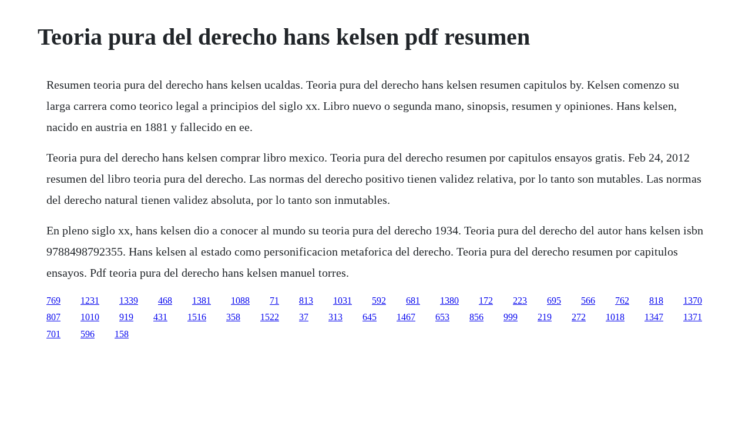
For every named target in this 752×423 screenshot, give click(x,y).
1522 (269, 317)
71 (274, 301)
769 (53, 301)
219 (545, 317)
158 (122, 334)
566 (588, 301)
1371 (692, 317)
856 (476, 317)
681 (413, 301)
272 (579, 317)
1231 (89, 301)
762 (622, 301)
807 (53, 317)
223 (520, 301)
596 (87, 334)
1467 (406, 317)
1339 (128, 301)
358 (233, 317)
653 (442, 317)
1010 (89, 317)
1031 (342, 301)
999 (510, 317)
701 (53, 334)
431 (160, 317)
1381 (201, 301)
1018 (615, 317)
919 (126, 317)
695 (554, 301)
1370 (692, 301)
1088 (240, 301)
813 (306, 301)
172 (486, 301)
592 (379, 301)
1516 (196, 317)
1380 (449, 301)
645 (369, 317)
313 (335, 317)
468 (165, 301)
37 (303, 317)
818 (656, 301)
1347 (653, 317)
